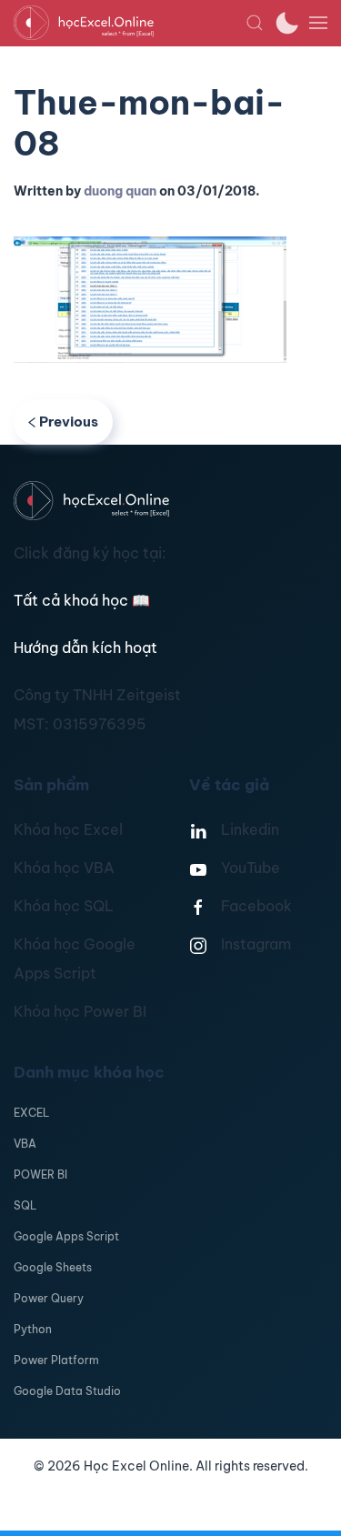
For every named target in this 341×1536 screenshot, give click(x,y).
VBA (25, 1143)
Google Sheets (53, 1267)
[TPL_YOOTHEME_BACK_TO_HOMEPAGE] (130, 22)
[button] (255, 22)
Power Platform (56, 1360)
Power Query (49, 1298)
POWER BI (40, 1174)
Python (33, 1329)
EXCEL (31, 1112)
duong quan (120, 191)
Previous (68, 421)
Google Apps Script (66, 1236)
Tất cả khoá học (82, 600)
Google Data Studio (67, 1391)
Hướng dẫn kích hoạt (85, 647)
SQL (25, 1205)
